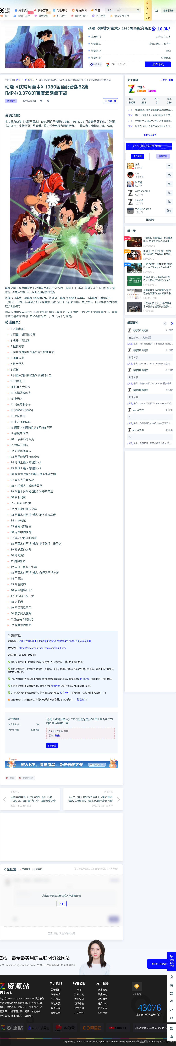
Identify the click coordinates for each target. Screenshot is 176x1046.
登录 (57, 735)
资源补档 (55, 685)
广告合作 (79, 1012)
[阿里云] (92, 1027)
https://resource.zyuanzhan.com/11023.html (42, 648)
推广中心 (102, 1003)
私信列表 (102, 1008)
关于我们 (23, 10)
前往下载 (112, 101)
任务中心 (102, 994)
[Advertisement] (61, 837)
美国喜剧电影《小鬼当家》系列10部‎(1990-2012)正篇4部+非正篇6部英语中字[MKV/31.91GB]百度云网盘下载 (33, 800)
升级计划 (79, 994)
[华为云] (65, 1027)
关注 (165, 80)
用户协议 (55, 998)
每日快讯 (79, 998)
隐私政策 (55, 1003)
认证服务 (102, 998)
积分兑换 (79, 1008)
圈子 (79, 989)
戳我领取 (81, 699)
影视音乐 (166, 58)
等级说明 (55, 1012)
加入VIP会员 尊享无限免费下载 (152, 1027)
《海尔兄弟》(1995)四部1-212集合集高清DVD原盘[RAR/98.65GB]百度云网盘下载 (90, 800)
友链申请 (102, 1012)
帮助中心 (62, 10)
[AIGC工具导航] (39, 1027)
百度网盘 (52, 745)
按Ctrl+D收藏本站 (161, 963)
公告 (97, 10)
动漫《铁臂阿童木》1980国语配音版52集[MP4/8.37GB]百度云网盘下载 (55, 641)
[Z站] (12, 1027)
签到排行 (150, 219)
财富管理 (102, 989)
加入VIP (148, 13)
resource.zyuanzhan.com (102, 1041)
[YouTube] (118, 1027)
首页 (18, 79)
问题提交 (84, 678)
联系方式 (42, 10)
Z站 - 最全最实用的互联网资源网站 (35, 958)
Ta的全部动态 (150, 135)
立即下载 (158, 64)
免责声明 (81, 10)
